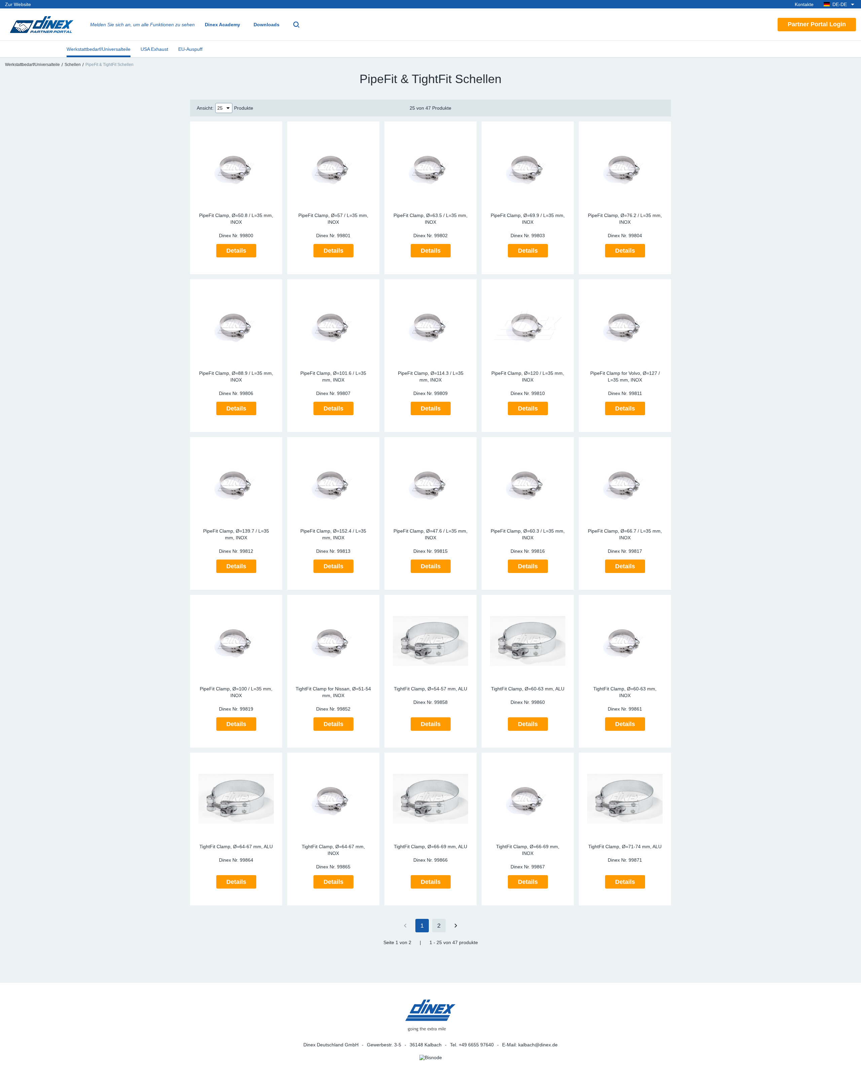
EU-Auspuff (190, 49)
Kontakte (804, 4)
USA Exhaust (154, 49)
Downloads (266, 24)
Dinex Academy (222, 24)
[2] (455, 925)
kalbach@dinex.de (538, 1044)
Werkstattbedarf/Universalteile (98, 49)
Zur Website (18, 4)
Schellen (73, 64)
